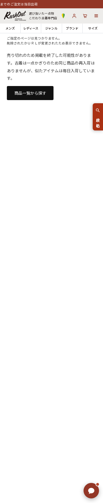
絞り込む (98, 120)
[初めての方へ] (63, 16)
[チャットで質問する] (91, 490)
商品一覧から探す (30, 93)
